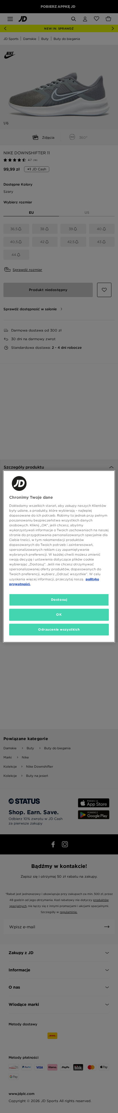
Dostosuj (59, 599)
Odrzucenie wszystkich (59, 629)
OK (59, 614)
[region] (59, 556)
